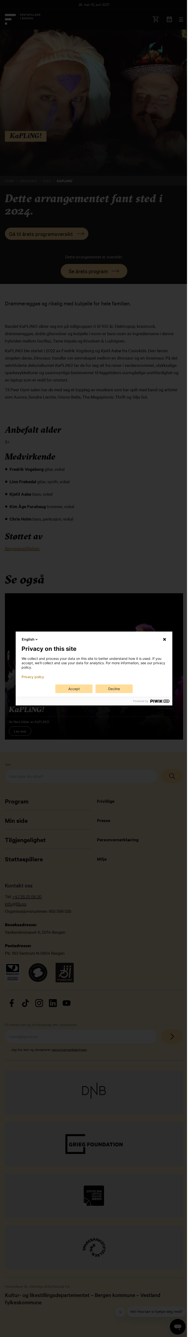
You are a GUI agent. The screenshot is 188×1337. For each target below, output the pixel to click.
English (28, 639)
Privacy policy (33, 677)
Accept (74, 689)
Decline (114, 689)
